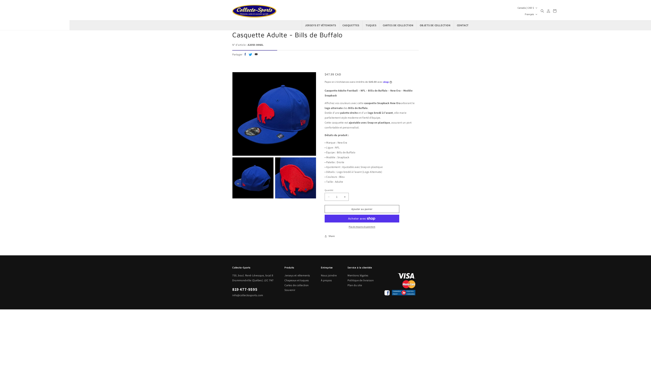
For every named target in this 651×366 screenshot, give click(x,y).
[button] (542, 11)
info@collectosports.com (247, 295)
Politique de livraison (361, 280)
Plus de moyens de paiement (362, 226)
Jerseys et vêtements (297, 275)
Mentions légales (358, 275)
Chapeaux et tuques (296, 280)
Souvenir (289, 290)
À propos (326, 280)
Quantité (329, 190)
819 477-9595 (244, 289)
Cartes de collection (296, 285)
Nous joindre (329, 275)
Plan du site (355, 285)
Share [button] (332, 236)
